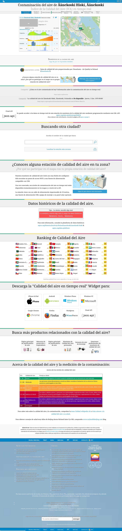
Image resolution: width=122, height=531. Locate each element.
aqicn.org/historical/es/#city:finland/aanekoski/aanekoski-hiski (60, 225)
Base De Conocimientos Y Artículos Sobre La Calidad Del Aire (32, 461)
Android (52, 296)
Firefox (51, 311)
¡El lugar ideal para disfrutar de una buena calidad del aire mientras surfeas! (68, 486)
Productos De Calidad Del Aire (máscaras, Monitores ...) (32, 478)
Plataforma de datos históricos (25, 481)
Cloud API (88, 310)
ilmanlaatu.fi (45, 71)
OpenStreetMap (90, 45)
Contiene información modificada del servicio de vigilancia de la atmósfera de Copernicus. (66, 472)
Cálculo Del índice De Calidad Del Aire (27, 474)
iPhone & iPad (33, 296)
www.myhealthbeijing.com (93, 419)
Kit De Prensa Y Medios (23, 453)
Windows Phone (70, 296)
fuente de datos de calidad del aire (26, 473)
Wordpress (70, 311)
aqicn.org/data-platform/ (61, 228)
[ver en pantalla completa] (56, 17)
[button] (80, 29)
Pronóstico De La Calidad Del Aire (26, 476)
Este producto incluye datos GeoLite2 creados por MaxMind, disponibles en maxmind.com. (66, 456)
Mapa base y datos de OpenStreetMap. (63, 484)
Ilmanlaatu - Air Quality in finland (60, 504)
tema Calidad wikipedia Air (81, 411)
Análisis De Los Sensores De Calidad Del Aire (29, 465)
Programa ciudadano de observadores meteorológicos (68, 467)
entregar (76, 519)
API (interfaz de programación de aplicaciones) (30, 479)
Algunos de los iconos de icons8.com (62, 479)
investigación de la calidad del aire (30, 456)
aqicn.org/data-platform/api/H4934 (68, 115)
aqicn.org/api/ (85, 117)
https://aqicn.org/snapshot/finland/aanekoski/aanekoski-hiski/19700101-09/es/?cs (61, 101)
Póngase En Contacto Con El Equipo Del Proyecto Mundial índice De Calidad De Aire (30, 450)
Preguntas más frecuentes (26, 469)
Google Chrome (33, 311)
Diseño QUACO (56, 490)
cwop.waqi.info (58, 469)
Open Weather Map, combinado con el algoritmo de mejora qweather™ (67, 464)
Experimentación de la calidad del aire (27, 464)
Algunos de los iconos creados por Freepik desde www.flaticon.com (66, 476)
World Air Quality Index (59, 429)
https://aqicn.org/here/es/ (61, 94)
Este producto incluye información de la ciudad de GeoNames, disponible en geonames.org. (67, 460)
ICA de (30, 17)
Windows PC (88, 296)
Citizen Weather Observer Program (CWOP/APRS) (60, 502)
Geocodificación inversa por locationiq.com (65, 481)
